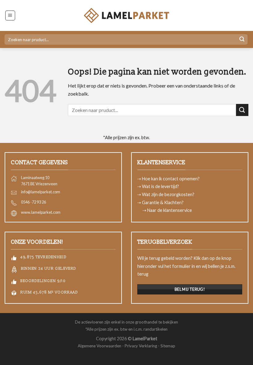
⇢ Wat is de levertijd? (158, 186)
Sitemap (167, 345)
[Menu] (10, 15)
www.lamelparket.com (40, 212)
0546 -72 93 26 (33, 202)
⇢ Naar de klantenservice (168, 210)
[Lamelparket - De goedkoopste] (126, 15)
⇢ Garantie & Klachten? (160, 202)
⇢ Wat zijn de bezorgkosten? (165, 194)
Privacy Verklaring (141, 345)
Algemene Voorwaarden (99, 345)
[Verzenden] (242, 39)
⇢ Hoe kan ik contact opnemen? (168, 178)
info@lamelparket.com (40, 191)
